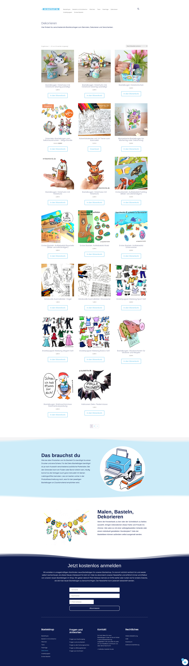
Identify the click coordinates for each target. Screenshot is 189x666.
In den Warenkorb (57, 96)
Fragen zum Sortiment (76, 651)
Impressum (128, 642)
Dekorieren (114, 9)
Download (94, 149)
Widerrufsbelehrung (131, 636)
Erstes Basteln (78, 12)
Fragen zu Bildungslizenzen (77, 648)
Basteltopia (66, 9)
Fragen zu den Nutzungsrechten (79, 645)
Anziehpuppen (67, 12)
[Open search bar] (138, 9)
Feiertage (105, 9)
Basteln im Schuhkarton (79, 9)
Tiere (98, 9)
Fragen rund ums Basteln (77, 642)
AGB (126, 639)
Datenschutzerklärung (132, 644)
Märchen (92, 9)
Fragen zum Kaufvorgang (77, 639)
